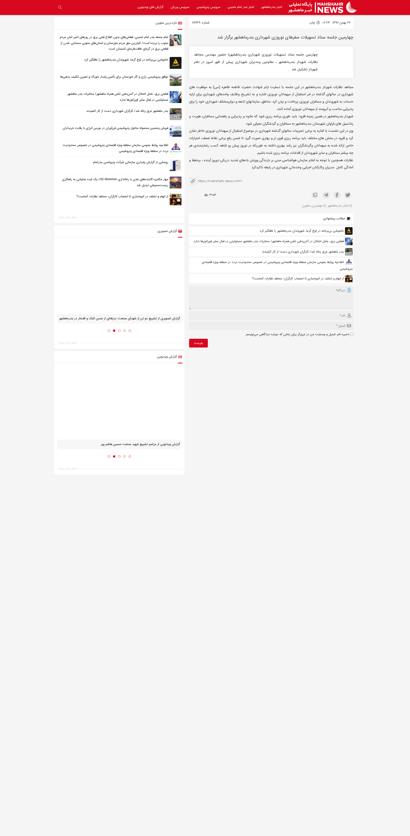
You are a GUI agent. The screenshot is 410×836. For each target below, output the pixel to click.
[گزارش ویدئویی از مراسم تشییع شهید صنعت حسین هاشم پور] (119, 403)
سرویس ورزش (180, 7)
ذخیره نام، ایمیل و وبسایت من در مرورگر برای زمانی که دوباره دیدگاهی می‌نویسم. (297, 334)
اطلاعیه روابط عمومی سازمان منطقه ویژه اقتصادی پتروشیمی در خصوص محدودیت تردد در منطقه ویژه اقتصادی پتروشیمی (115, 148)
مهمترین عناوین (312, 205)
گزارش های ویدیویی (150, 7)
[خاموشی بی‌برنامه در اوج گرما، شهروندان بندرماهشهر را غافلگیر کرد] (176, 63)
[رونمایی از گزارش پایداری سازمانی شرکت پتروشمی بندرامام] (176, 165)
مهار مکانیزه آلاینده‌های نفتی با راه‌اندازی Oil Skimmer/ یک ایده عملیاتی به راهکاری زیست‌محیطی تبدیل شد (115, 182)
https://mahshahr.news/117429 (215, 181)
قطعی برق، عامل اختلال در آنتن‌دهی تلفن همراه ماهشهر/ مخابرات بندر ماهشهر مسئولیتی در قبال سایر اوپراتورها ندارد (268, 241)
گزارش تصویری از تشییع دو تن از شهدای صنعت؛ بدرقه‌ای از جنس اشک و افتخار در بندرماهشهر (119, 318)
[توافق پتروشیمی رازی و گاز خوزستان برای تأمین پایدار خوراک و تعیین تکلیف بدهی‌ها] (176, 80)
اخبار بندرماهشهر (271, 7)
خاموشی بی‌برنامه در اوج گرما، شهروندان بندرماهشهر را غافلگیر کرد (301, 230)
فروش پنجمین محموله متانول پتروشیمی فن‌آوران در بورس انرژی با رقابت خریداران (115, 128)
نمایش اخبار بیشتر (68, 217)
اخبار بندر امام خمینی (241, 7)
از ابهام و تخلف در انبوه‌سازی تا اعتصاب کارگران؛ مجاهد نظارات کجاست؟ (298, 278)
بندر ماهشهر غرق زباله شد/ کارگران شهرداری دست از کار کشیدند (303, 251)
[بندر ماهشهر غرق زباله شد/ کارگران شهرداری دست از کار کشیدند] (176, 114)
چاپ (312, 22)
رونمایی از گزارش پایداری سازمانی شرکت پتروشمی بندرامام (130, 162)
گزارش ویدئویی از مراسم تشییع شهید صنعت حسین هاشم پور (140, 444)
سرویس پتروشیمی (208, 7)
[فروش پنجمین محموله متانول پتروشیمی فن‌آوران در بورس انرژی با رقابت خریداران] (176, 131)
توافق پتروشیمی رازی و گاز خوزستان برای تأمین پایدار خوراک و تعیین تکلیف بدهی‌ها (114, 76)
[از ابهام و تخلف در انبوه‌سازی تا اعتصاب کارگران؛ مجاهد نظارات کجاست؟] (176, 200)
